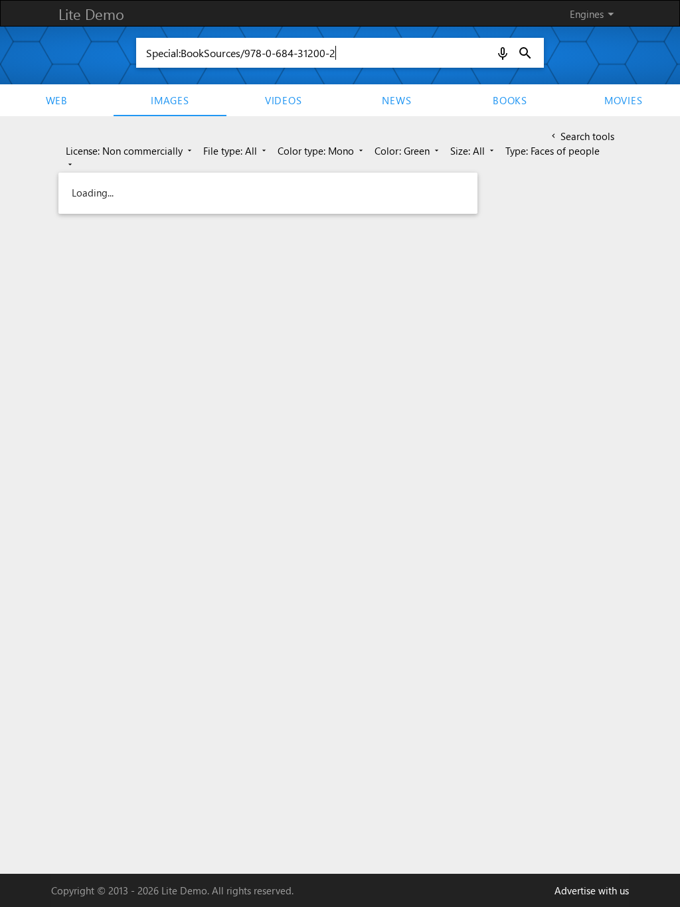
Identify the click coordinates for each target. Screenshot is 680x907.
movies (623, 100)
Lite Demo (91, 14)
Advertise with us (591, 890)
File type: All (235, 150)
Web (57, 100)
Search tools (581, 136)
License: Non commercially (130, 150)
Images (170, 100)
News (396, 100)
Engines (594, 14)
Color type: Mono (321, 150)
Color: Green (408, 150)
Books (510, 100)
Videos (283, 100)
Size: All (473, 150)
